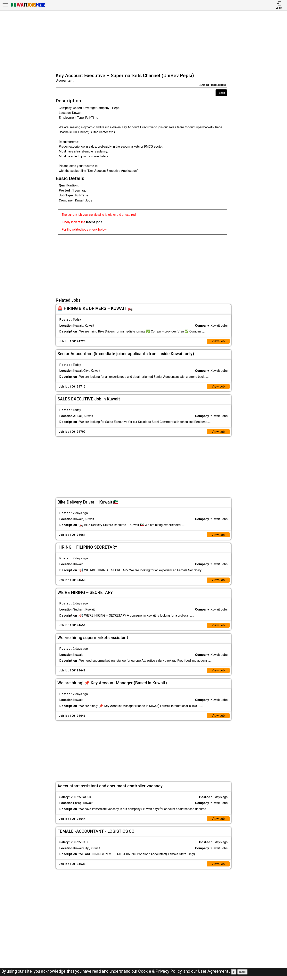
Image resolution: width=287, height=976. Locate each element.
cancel (242, 971)
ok (234, 971)
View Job (218, 341)
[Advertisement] (144, 42)
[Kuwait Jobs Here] (27, 6)
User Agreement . (214, 971)
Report (221, 92)
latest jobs (94, 222)
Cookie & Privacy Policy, (160, 971)
